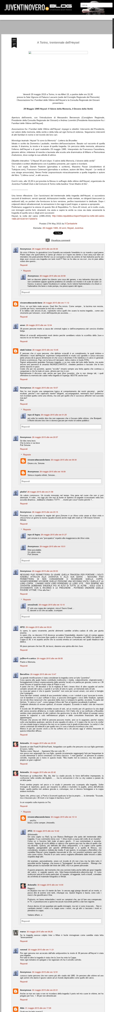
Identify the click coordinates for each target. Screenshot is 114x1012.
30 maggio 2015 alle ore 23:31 (45, 990)
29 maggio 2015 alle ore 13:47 (43, 674)
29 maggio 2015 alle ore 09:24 (39, 627)
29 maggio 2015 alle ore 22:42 (43, 772)
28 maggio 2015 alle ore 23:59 (52, 275)
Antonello (24, 743)
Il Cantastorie (71, 223)
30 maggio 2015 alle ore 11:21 (41, 949)
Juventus (79, 227)
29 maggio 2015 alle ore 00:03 (45, 571)
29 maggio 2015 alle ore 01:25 (54, 414)
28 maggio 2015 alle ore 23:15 (45, 512)
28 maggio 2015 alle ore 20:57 (45, 437)
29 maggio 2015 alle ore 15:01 (52, 546)
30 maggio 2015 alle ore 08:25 (40, 931)
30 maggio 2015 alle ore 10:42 (46, 830)
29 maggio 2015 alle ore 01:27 (54, 534)
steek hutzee (25, 349)
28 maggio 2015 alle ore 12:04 (39, 325)
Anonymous (33, 471)
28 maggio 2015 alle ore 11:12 (56, 302)
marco (23, 931)
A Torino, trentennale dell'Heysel (58, 42)
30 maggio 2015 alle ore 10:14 (64, 816)
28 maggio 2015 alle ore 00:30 (45, 248)
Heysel (70, 227)
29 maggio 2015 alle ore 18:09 (52, 471)
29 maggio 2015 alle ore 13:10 (52, 604)
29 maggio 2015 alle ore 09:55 (50, 658)
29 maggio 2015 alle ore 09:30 (64, 459)
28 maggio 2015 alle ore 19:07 (45, 387)
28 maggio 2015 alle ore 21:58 (40, 491)
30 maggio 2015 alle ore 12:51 (45, 972)
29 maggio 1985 (50, 227)
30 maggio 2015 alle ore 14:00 (50, 884)
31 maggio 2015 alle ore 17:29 (38, 1008)
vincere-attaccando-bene (31, 302)
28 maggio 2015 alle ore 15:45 (45, 349)
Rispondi (23, 265)
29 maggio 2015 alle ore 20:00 (43, 743)
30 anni (62, 227)
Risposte (27, 270)
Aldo (22, 1008)
